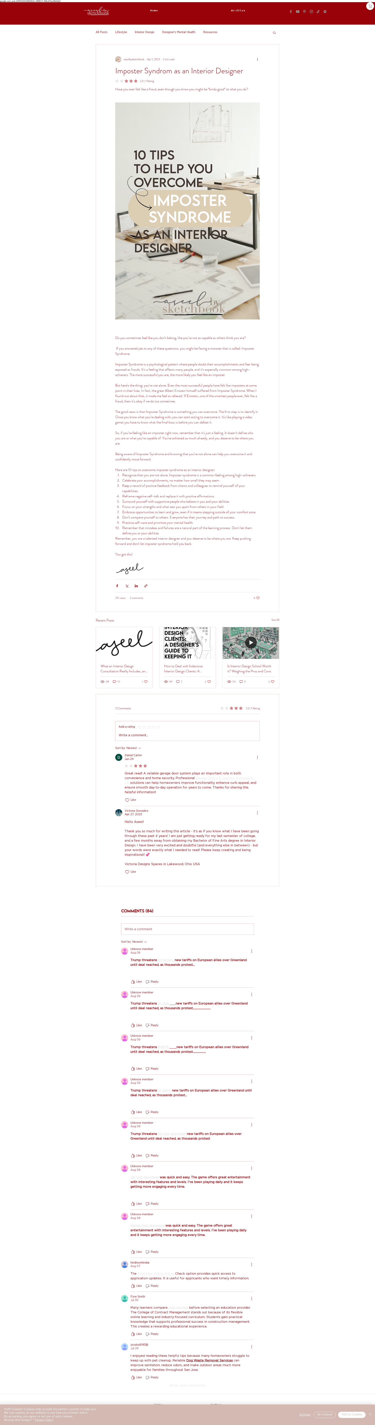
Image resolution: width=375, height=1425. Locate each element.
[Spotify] (325, 11)
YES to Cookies (351, 1414)
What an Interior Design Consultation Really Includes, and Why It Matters (124, 669)
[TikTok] (318, 11)
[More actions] (257, 59)
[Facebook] (291, 11)
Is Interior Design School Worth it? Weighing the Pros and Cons (249, 669)
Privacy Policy (44, 1420)
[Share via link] (146, 586)
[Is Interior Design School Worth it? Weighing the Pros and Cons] (251, 643)
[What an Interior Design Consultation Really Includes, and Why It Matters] (124, 643)
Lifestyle (121, 32)
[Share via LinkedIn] (136, 586)
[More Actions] (257, 757)
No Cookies (324, 1414)
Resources (210, 32)
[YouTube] (298, 11)
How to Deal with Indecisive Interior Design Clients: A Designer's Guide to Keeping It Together (185, 669)
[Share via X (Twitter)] (127, 586)
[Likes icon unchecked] (127, 800)
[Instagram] (311, 11)
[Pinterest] (304, 11)
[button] (274, 32)
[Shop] (370, 6)
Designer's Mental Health (178, 32)
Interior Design (144, 32)
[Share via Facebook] (117, 586)
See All (275, 620)
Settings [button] (305, 1414)
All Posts (101, 32)
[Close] (370, 1415)
